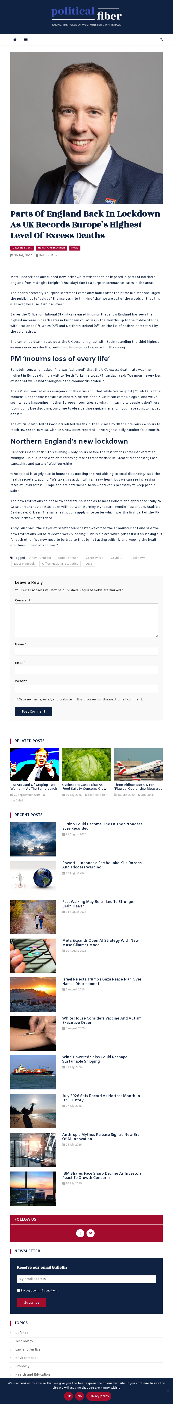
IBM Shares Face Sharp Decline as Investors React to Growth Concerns (102, 1176)
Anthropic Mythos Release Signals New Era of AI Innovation (100, 1137)
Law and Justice (27, 1350)
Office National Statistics (60, 564)
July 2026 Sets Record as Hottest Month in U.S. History (101, 1098)
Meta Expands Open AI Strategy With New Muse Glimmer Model (100, 943)
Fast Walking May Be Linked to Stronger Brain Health (98, 904)
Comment (23, 600)
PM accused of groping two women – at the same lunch (33, 787)
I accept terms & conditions (39, 1291)
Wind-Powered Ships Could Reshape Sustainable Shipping (94, 1059)
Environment (25, 1358)
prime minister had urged (140, 293)
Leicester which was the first (113, 513)
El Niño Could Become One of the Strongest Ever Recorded (102, 826)
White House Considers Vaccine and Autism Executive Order (101, 1020)
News (74, 247)
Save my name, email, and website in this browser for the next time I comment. (81, 699)
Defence (21, 1333)
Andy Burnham (40, 558)
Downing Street (22, 247)
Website (21, 681)
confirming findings (67, 347)
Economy (22, 1366)
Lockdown (138, 558)
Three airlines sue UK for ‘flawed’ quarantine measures (138, 787)
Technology (24, 1341)
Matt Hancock (24, 564)
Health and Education (51, 247)
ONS (88, 564)
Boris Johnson (68, 558)
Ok (68, 1396)
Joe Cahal (16, 801)
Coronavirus (94, 558)
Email (20, 663)
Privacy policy (99, 1396)
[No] (167, 1391)
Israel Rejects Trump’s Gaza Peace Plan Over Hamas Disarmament (101, 981)
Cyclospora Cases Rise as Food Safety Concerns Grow (84, 787)
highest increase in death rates (34, 320)
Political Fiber (49, 256)
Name (20, 644)
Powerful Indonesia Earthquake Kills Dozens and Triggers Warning (102, 865)
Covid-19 (117, 558)
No (79, 1396)
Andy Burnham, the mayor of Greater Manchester (50, 528)
